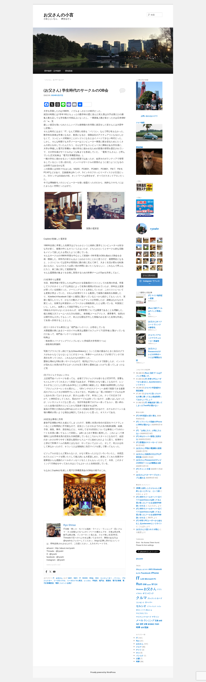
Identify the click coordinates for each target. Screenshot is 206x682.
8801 (70, 578)
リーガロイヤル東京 (74, 580)
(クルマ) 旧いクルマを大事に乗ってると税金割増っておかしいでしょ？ (149, 396)
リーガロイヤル (59, 580)
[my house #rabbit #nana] (146, 261)
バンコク (139, 655)
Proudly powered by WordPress (103, 672)
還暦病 (108, 580)
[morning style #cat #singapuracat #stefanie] (160, 268)
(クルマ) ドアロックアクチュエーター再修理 (154, 338)
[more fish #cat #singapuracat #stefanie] (153, 261)
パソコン (117, 578)
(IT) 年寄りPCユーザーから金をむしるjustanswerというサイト (149, 381)
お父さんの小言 (59, 15)
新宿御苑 (151, 624)
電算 (57, 583)
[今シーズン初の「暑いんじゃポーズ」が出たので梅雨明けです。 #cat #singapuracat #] (160, 247)
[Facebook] (46, 571)
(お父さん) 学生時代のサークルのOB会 (76, 90)
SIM (144, 584)
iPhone (155, 572)
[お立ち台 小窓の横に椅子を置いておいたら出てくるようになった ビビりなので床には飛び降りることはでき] (160, 261)
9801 (76, 578)
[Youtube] (54, 571)
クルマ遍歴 (140, 122)
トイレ (159, 606)
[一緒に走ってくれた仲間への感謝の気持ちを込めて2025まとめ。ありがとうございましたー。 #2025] (146, 247)
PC (154, 579)
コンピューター (106, 578)
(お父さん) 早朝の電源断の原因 (148, 448)
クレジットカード (155, 598)
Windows (139, 589)
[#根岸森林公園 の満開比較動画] (160, 240)
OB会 (91, 578)
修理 (160, 620)
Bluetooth (157, 569)
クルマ (141, 597)
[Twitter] (50, 571)
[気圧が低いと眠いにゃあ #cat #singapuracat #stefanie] (153, 268)
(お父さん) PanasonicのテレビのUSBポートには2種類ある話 (149, 354)
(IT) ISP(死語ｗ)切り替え (146, 415)
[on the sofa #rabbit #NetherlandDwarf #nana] (146, 254)
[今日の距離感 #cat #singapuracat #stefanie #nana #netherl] (153, 240)
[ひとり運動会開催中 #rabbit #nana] (139, 261)
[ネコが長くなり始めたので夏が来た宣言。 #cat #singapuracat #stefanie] (146, 240)
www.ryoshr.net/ (54, 564)
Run (139, 584)
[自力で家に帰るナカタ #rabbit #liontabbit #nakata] (146, 268)
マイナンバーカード (143, 616)
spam (149, 584)
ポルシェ (148, 610)
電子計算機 (117, 580)
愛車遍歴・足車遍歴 (52, 70)
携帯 (141, 624)
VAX (97, 578)
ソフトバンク (151, 606)
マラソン (155, 616)
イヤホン (139, 593)
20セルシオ (140, 569)
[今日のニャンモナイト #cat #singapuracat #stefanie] (139, 240)
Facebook (146, 573)
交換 (156, 620)
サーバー (148, 602)
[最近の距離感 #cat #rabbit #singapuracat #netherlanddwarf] (160, 254)
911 (146, 569)
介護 (138, 658)
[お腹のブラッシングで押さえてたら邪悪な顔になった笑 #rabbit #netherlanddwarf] (153, 254)
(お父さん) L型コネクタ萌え (147, 529)
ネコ (138, 609)
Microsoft (149, 579)
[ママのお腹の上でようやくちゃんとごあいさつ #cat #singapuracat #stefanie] (139, 268)
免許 (137, 624)
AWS (150, 569)
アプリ (159, 589)
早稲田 (94, 580)
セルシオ (141, 606)
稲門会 (101, 580)
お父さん (59, 578)
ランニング (149, 620)
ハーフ (142, 610)
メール (139, 620)
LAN (142, 579)
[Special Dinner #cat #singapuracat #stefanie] (139, 254)
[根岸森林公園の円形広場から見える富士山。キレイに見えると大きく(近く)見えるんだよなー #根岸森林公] (139, 247)
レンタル (87, 580)
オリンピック (148, 593)
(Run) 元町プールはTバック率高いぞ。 (155, 311)
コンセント (140, 602)
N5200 (85, 578)
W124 (154, 584)
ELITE (138, 573)
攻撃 (145, 624)
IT (53, 578)
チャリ (139, 649)
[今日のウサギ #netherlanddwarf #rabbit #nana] (153, 247)
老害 (142, 627)
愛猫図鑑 (68, 70)
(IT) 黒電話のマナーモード (147, 442)
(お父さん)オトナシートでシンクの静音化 (155, 324)
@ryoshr (139, 558)
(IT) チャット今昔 (143, 468)
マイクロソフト (142, 613)
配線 (146, 627)
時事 (138, 627)
